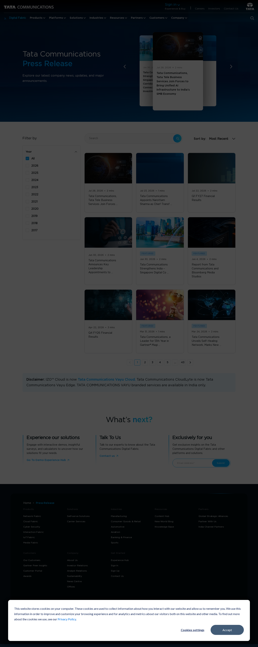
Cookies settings (192, 630)
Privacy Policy (67, 619)
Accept (227, 630)
